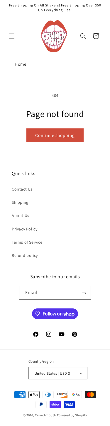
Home (20, 64)
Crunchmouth (45, 415)
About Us (20, 215)
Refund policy (25, 255)
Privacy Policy (24, 229)
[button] (11, 36)
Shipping (20, 202)
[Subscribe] (84, 293)
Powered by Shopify (72, 415)
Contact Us (22, 189)
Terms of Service (27, 242)
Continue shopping (55, 135)
